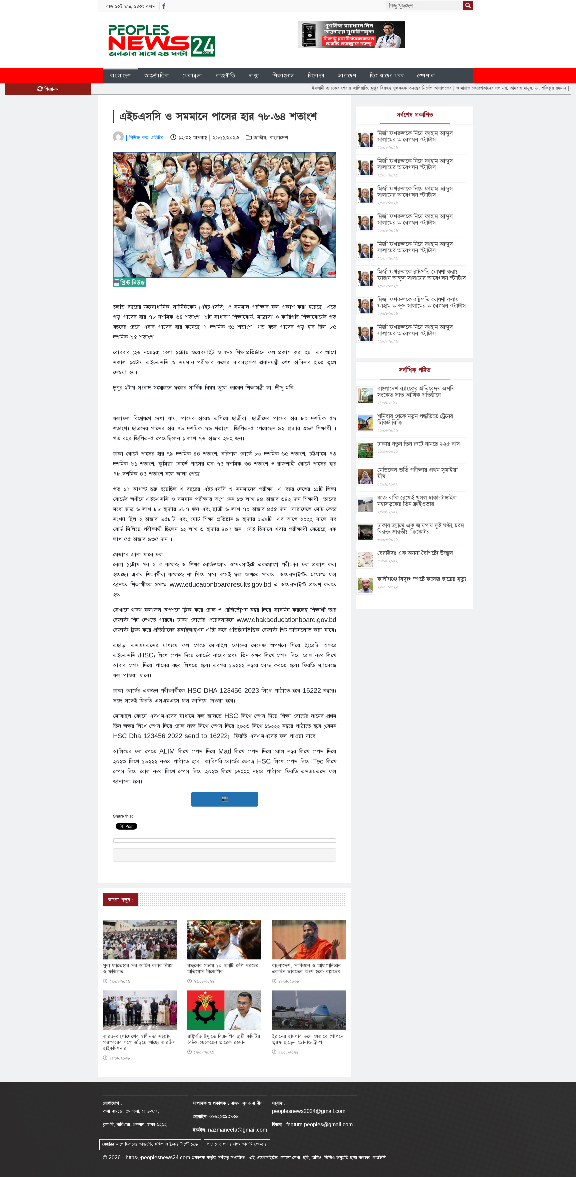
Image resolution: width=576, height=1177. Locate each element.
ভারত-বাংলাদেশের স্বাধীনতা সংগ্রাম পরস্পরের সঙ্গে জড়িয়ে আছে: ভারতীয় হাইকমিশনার (139, 1043)
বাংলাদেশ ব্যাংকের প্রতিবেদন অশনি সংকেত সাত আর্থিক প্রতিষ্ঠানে (415, 392)
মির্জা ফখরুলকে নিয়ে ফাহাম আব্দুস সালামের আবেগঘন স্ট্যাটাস (415, 136)
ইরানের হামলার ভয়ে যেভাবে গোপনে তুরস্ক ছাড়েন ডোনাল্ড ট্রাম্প (307, 1040)
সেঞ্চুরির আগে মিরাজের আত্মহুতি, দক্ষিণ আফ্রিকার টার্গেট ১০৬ (150, 1144)
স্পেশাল (426, 75)
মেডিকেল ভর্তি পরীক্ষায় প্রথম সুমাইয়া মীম (417, 473)
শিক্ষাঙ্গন (283, 75)
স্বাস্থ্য (254, 75)
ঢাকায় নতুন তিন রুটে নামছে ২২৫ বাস (418, 444)
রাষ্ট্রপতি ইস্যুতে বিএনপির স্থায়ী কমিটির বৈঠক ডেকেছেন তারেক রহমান (223, 1040)
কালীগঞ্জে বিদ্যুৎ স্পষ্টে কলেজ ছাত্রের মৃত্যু (421, 579)
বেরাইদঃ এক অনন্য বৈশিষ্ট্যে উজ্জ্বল (415, 553)
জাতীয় (260, 137)
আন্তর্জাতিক (156, 75)
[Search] (468, 5)
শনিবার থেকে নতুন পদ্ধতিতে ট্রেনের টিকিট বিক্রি (415, 419)
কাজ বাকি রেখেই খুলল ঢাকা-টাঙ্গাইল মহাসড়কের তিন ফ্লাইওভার (417, 501)
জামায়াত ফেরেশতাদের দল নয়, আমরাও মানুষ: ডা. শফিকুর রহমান (475, 88)
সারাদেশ (347, 75)
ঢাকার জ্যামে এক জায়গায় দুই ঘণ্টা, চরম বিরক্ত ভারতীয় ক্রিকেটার (420, 529)
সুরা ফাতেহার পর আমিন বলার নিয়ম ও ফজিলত (138, 969)
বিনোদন (316, 75)
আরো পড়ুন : (120, 899)
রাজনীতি (225, 75)
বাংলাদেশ (120, 75)
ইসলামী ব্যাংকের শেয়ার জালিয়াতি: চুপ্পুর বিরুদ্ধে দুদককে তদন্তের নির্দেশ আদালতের (346, 88)
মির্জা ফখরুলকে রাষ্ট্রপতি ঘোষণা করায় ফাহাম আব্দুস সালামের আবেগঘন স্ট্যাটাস (421, 275)
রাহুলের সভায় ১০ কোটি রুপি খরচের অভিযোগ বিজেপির (222, 969)
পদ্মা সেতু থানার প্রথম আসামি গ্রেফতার (237, 1144)
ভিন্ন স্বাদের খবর (387, 75)
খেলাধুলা (192, 75)
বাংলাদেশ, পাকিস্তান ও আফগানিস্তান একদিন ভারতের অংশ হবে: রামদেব (306, 969)
